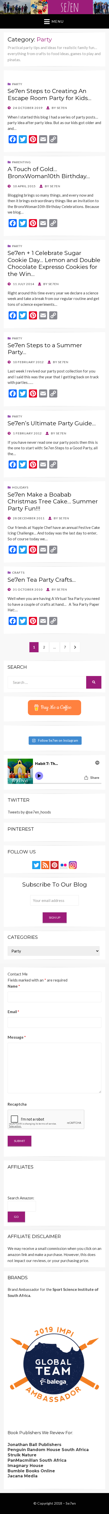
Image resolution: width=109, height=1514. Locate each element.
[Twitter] (36, 864)
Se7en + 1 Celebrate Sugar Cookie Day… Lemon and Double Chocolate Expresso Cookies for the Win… (54, 263)
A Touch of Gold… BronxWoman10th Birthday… (49, 173)
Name (14, 986)
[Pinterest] (54, 864)
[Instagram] (72, 864)
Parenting (21, 162)
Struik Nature (22, 1455)
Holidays (20, 487)
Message (17, 1037)
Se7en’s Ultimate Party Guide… (52, 423)
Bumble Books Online (31, 1471)
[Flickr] (63, 864)
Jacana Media (23, 1476)
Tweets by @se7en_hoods (29, 812)
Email (13, 1011)
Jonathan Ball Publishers (34, 1444)
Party (17, 84)
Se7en (71, 1503)
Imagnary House (25, 1465)
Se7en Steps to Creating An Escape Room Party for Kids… (49, 94)
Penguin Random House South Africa (48, 1449)
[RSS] (45, 864)
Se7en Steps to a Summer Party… (45, 349)
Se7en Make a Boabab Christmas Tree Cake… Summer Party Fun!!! (53, 501)
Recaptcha (17, 1104)
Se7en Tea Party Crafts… (42, 579)
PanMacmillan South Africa (37, 1460)
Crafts (18, 572)
